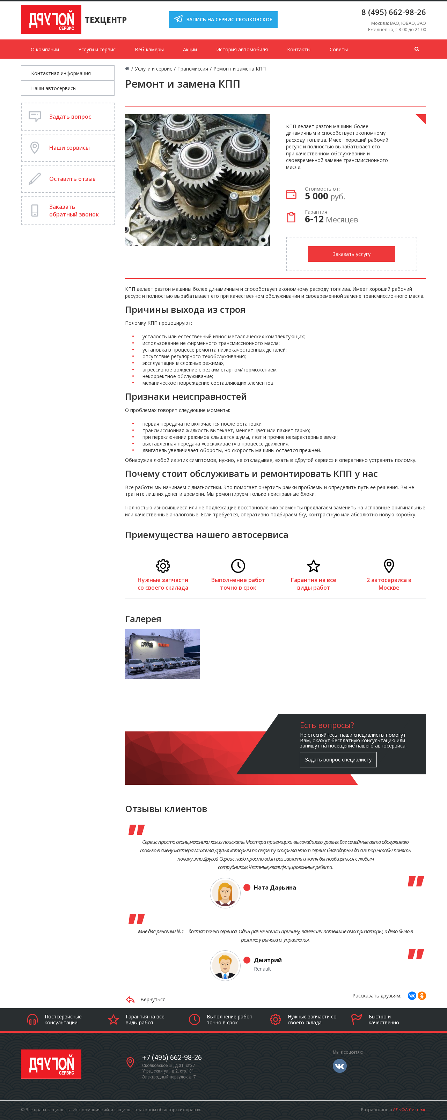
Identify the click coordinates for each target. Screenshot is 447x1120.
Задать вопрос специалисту (338, 759)
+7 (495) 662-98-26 (172, 1057)
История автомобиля (242, 49)
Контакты (298, 49)
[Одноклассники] (422, 996)
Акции (190, 49)
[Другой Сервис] (162, 653)
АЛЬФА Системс (409, 1110)
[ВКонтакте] (412, 996)
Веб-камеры (149, 49)
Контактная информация (61, 73)
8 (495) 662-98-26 (393, 12)
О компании (45, 49)
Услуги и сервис (97, 49)
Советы (339, 49)
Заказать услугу (352, 254)
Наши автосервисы (53, 88)
